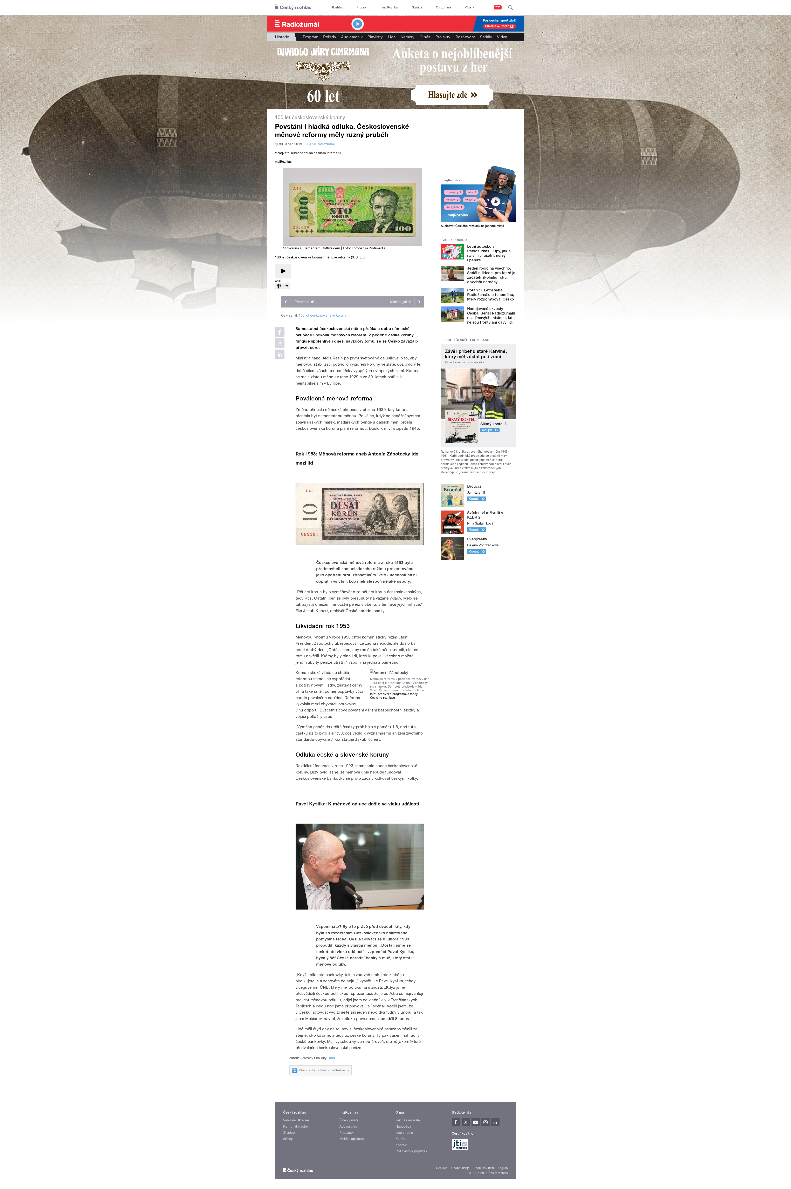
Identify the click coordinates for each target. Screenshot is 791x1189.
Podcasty (346, 1133)
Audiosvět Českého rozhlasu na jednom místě (472, 226)
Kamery (408, 37)
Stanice (417, 7)
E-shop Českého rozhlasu (465, 340)
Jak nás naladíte (408, 1120)
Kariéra (401, 1139)
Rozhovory (465, 37)
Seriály (486, 37)
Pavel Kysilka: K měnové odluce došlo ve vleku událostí (357, 803)
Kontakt (401, 1145)
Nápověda (403, 1126)
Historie (282, 37)
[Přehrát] (283, 271)
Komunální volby (296, 1126)
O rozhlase (443, 7)
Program (362, 7)
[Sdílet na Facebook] (279, 332)
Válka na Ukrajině (296, 1120)
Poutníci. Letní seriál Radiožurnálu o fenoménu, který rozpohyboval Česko (490, 294)
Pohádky (450, 199)
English (503, 1168)
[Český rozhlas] (293, 7)
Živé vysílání (452, 207)
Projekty (442, 37)
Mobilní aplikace (351, 1139)
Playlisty (375, 37)
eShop (288, 1139)
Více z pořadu (454, 240)
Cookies (441, 1168)
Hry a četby (452, 192)
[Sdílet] (286, 286)
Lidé (392, 37)
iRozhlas (337, 7)
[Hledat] (510, 7)
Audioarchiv (352, 37)
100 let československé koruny (322, 315)
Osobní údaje (460, 1168)
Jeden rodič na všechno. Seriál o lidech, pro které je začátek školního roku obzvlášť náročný (491, 275)
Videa (502, 37)
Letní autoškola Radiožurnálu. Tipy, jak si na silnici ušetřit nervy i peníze (489, 253)
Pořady (329, 37)
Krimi (470, 192)
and (332, 1058)
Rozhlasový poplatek (411, 1151)
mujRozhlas (390, 7)
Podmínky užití (484, 1168)
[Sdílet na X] (279, 343)
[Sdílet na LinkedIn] (279, 354)
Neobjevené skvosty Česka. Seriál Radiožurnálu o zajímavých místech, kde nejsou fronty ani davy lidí (491, 315)
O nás (425, 37)
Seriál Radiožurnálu (322, 144)
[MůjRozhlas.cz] (283, 162)
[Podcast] (278, 286)
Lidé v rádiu (404, 1133)
